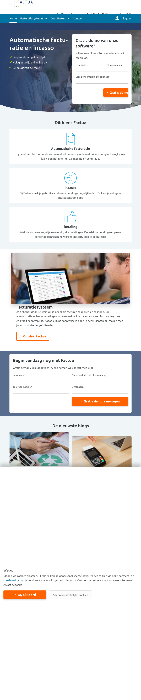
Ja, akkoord (27, 595)
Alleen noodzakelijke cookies (70, 594)
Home (13, 18)
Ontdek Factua (34, 336)
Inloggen (126, 18)
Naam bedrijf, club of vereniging (89, 374)
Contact (77, 18)
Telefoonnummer (112, 64)
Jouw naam (19, 374)
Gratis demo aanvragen (119, 92)
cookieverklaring (13, 580)
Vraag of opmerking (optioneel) (93, 76)
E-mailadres (82, 64)
